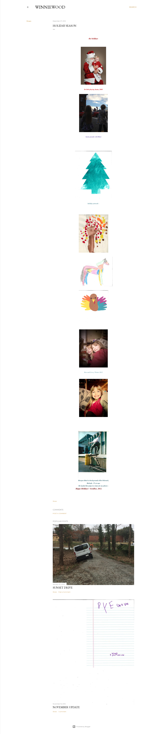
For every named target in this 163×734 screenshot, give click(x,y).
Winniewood (50, 7)
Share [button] (28, 21)
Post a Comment (59, 513)
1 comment (62, 711)
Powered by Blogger (83, 726)
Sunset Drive (63, 587)
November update (66, 707)
